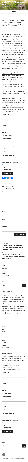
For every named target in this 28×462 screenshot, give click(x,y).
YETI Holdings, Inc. (12, 72)
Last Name (5, 125)
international (5, 79)
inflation (20, 75)
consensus (4, 77)
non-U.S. (11, 79)
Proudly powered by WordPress (17, 458)
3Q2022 (11, 81)
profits (3, 75)
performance (17, 74)
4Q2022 (16, 81)
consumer (15, 77)
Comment (5, 191)
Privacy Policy (5, 458)
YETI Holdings (21, 72)
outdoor (7, 74)
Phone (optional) (6, 138)
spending (21, 77)
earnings (13, 75)
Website (4, 226)
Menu (14, 11)
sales (22, 74)
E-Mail (4, 133)
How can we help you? (8, 155)
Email (4, 219)
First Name (5, 118)
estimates (10, 77)
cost (17, 75)
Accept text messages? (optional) (11, 146)
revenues (8, 75)
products (11, 74)
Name (4, 211)
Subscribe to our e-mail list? (10, 162)
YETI (13, 34)
